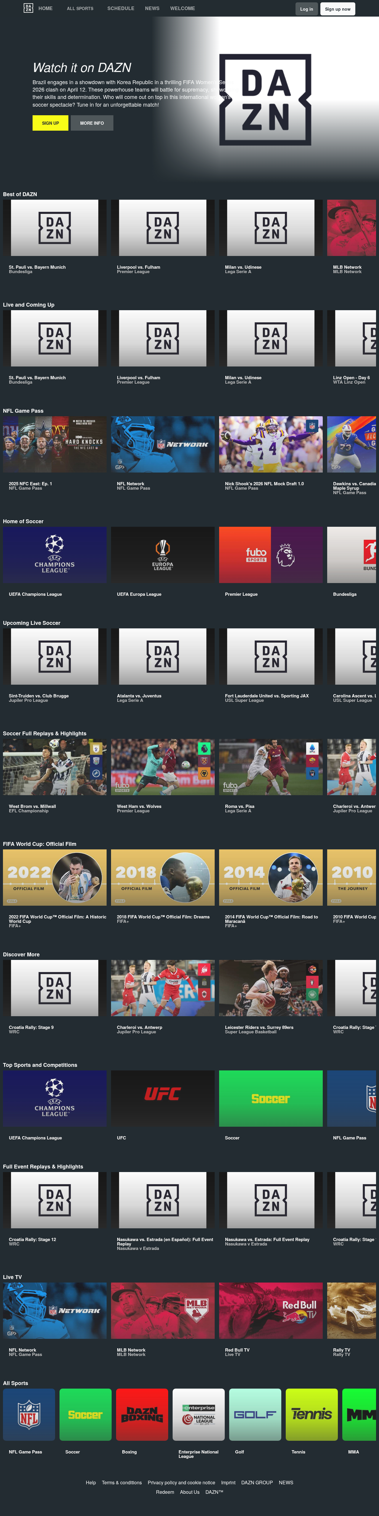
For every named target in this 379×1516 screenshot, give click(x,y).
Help (91, 1482)
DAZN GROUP (257, 1482)
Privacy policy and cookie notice (181, 1482)
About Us (190, 1491)
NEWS (286, 1482)
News (152, 8)
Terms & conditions (122, 1482)
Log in (306, 9)
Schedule (120, 8)
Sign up (50, 123)
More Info (92, 123)
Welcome (182, 8)
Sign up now (338, 9)
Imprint (228, 1482)
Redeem (165, 1491)
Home (45, 8)
